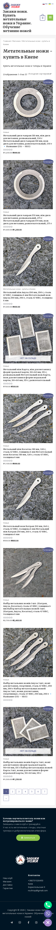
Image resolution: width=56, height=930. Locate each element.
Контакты (34, 875)
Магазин (16, 41)
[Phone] (48, 905)
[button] (28, 838)
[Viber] (48, 914)
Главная (7, 41)
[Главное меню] (50, 18)
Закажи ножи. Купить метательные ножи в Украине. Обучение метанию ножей (17, 21)
